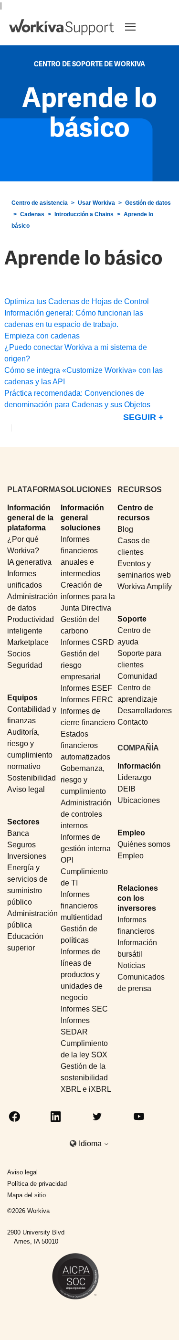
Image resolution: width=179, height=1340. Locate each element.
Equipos (22, 698)
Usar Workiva (96, 203)
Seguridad (24, 665)
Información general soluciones (82, 518)
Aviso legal (26, 789)
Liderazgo (134, 777)
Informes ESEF (86, 688)
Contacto (132, 722)
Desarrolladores (144, 711)
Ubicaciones (138, 800)
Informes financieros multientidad (81, 905)
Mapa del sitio (26, 1195)
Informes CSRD (87, 642)
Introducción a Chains (84, 214)
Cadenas (32, 214)
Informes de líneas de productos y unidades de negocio (82, 975)
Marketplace (28, 642)
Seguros (21, 845)
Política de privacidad (37, 1183)
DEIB (126, 789)
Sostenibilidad (31, 778)
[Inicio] (61, 27)
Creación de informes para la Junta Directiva (88, 596)
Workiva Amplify (144, 586)
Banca (18, 833)
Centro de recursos (135, 513)
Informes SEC (84, 1009)
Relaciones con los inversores (137, 898)
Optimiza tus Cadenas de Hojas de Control (76, 301)
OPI (67, 860)
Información (139, 766)
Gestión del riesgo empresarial (81, 665)
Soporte (132, 619)
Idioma (91, 1144)
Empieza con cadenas (42, 336)
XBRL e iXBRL (86, 1089)
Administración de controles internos (86, 814)
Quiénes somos (143, 844)
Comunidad (137, 676)
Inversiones (26, 856)
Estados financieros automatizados (85, 745)
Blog (125, 529)
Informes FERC (87, 700)
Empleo (131, 833)
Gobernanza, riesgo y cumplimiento (83, 779)
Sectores (23, 822)
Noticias (131, 965)
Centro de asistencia (39, 203)
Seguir (139, 417)
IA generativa (29, 562)
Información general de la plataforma (30, 518)
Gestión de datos (148, 203)
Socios (19, 654)
